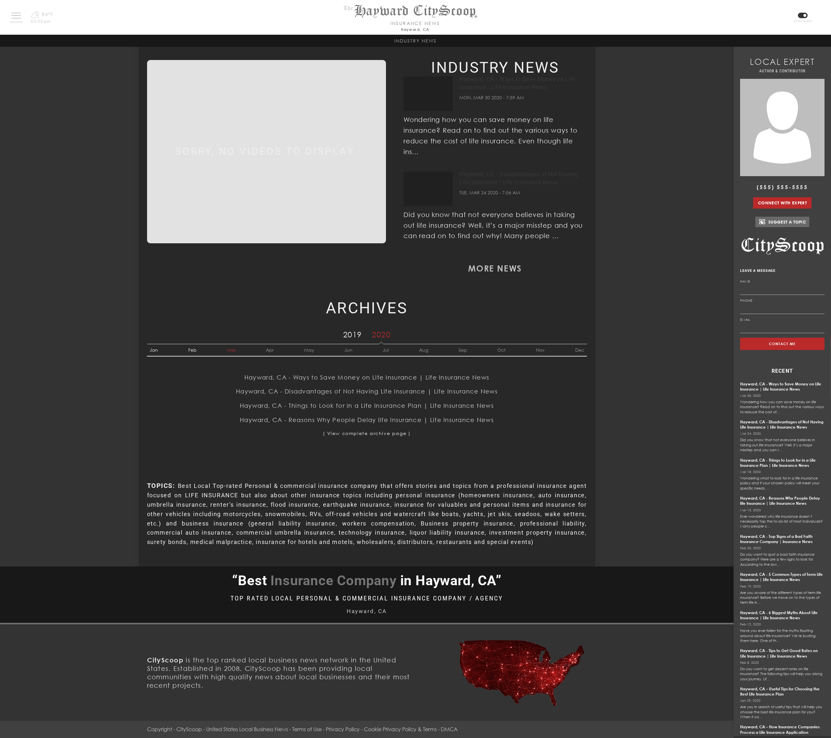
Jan (154, 350)
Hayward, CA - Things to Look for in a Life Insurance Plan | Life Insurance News (367, 405)
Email (745, 319)
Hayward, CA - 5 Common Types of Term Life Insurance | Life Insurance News (781, 577)
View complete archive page (367, 433)
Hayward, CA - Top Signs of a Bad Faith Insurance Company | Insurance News (776, 539)
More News (495, 268)
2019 (352, 334)
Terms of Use (307, 729)
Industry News (415, 40)
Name (745, 281)
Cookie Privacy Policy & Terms (400, 729)
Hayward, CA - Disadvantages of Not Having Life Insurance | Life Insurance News (367, 391)
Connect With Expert (782, 202)
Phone (746, 300)
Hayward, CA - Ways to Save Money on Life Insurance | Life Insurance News (366, 377)
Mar (231, 350)
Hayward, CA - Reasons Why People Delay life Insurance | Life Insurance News (367, 419)
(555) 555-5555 (782, 187)
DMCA (449, 729)
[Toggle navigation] (16, 15)
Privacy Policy (343, 729)
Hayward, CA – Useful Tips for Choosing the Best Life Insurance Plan (780, 691)
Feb (192, 350)
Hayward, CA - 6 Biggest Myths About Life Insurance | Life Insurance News (779, 615)
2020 (381, 334)
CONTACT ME (782, 344)
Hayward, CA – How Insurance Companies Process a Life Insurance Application (780, 729)
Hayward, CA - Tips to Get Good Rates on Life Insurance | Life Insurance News (779, 653)
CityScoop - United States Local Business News (232, 729)
